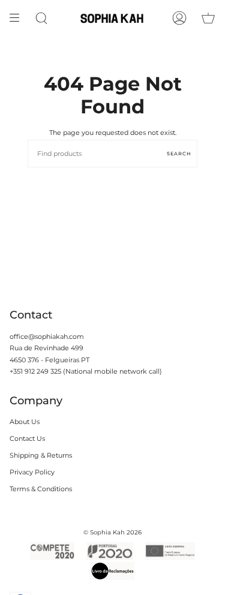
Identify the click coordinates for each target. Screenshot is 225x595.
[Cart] (208, 18)
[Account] (179, 18)
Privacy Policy (32, 472)
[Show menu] (19, 18)
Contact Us (27, 438)
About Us (25, 421)
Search (179, 154)
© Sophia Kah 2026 (112, 532)
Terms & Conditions (41, 489)
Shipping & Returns (41, 455)
